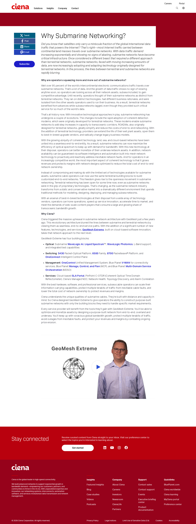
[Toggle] (106, 479)
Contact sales (145, 485)
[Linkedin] (104, 448)
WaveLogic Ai (75, 244)
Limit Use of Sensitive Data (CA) (136, 521)
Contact (75, 8)
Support (142, 480)
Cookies (159, 521)
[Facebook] (126, 448)
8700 (110, 253)
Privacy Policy (92, 521)
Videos (90, 499)
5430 (61, 253)
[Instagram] (119, 448)
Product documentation (145, 508)
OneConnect (52, 256)
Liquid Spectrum (94, 244)
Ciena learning (171, 494)
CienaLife (117, 504)
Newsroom (117, 499)
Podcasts (91, 504)
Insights (50, 8)
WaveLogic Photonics (120, 244)
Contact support (146, 490)
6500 (95, 253)
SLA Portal (78, 275)
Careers (168, 4)
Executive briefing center (147, 500)
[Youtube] (112, 448)
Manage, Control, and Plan (84, 266)
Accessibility (174, 521)
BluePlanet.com (171, 485)
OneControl (68, 262)
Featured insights (95, 485)
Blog (89, 490)
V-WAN (126, 262)
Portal (181, 4)
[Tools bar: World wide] (182, 8)
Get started (77, 447)
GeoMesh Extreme (93, 229)
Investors (116, 494)
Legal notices (110, 521)
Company (62, 8)
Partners (116, 509)
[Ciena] (21, 5)
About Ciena (118, 485)
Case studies (93, 494)
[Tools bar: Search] (177, 8)
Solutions (38, 8)
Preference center (173, 504)
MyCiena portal (171, 499)
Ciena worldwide (172, 490)
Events (141, 494)
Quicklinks (169, 480)
